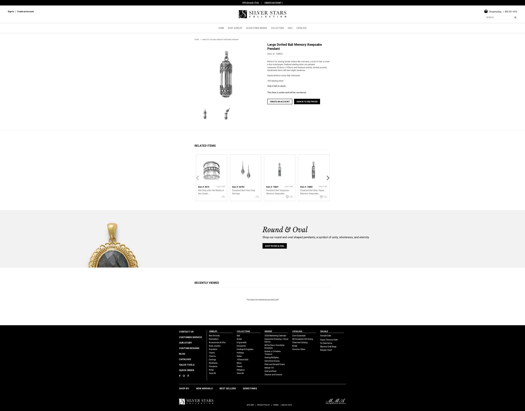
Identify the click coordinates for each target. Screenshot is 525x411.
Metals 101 (269, 368)
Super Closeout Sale (329, 340)
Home (197, 39)
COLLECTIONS (277, 28)
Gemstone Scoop (272, 361)
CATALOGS (301, 28)
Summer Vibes (298, 349)
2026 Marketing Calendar (275, 336)
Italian (239, 356)
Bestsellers (213, 339)
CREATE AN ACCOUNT (280, 102)
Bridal (239, 339)
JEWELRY (213, 331)
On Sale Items (326, 343)
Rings (211, 370)
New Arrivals (214, 336)
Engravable (242, 342)
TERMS (275, 405)
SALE (290, 28)
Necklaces (213, 363)
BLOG (182, 353)
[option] (226, 74)
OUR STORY (185, 342)
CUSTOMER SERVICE (190, 337)
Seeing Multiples (272, 357)
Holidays (240, 353)
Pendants (213, 366)
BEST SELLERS (228, 388)
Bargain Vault (326, 350)
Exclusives (241, 346)
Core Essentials (299, 336)
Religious (241, 370)
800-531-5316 (287, 405)
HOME (221, 28)
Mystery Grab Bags (328, 346)
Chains (212, 353)
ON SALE (324, 331)
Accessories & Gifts (217, 342)
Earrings (212, 359)
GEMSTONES (250, 388)
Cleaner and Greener (273, 375)
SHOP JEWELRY (235, 28)
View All (212, 373)
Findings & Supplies (245, 349)
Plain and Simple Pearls (275, 364)
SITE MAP (250, 405)
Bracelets (213, 349)
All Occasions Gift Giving (302, 339)
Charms (212, 356)
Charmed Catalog (299, 342)
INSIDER (268, 331)
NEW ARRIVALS (204, 388)
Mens (239, 363)
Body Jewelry (215, 346)
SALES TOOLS (187, 364)
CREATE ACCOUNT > (273, 3)
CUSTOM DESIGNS (189, 348)
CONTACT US (186, 331)
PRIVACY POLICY (263, 405)
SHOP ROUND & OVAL (274, 246)
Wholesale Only (250, 2)
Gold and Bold (270, 371)
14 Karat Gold (242, 359)
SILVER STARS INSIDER (256, 28)
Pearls (239, 366)
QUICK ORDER (186, 370)
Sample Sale (325, 336)
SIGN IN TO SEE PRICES (307, 102)
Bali (238, 336)
